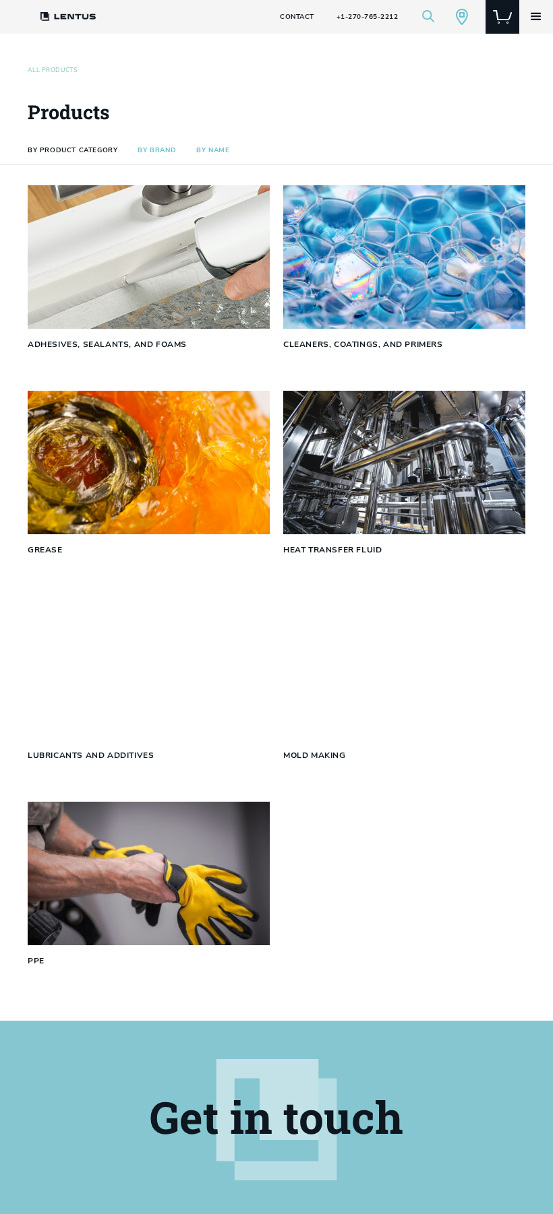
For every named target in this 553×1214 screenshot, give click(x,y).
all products (53, 70)
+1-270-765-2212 (368, 17)
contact (297, 17)
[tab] (72, 150)
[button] (536, 17)
